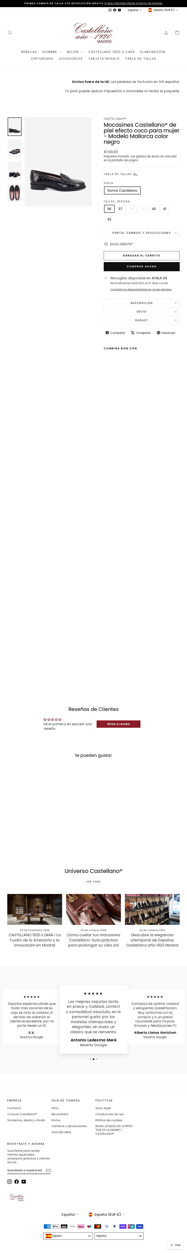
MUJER (73, 52)
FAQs (55, 1108)
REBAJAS (29, 52)
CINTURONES (42, 59)
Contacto (14, 1108)
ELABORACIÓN (153, 52)
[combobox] (68, 1236)
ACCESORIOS (71, 59)
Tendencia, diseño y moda (26, 1120)
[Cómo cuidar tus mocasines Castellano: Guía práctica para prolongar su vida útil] (93, 909)
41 (164, 208)
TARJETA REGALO (104, 59)
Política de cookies (109, 1120)
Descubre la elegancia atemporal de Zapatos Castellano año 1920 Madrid (152, 940)
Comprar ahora (142, 266)
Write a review (118, 724)
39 (143, 208)
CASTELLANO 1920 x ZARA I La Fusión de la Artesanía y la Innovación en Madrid (35, 940)
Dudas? (141, 320)
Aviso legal (103, 1108)
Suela (108, 183)
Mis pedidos (59, 1114)
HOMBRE (51, 52)
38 (131, 208)
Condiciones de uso (110, 1114)
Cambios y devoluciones (69, 1126)
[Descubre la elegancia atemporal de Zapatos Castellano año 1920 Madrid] (152, 909)
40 (154, 208)
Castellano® (115, 119)
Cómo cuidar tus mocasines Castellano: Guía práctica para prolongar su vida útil (93, 940)
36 (109, 208)
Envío (142, 311)
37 (120, 208)
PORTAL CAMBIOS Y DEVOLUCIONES (141, 233)
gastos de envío (147, 156)
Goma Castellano (122, 190)
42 (109, 219)
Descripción (142, 303)
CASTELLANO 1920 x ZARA (111, 52)
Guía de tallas (61, 1132)
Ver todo (93, 881)
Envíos (55, 1120)
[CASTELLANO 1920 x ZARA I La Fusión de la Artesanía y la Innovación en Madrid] (34, 909)
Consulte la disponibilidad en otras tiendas (140, 289)
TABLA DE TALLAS (140, 59)
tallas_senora (117, 201)
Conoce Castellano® (22, 1114)
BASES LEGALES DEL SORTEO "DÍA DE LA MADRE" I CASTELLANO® (114, 1130)
